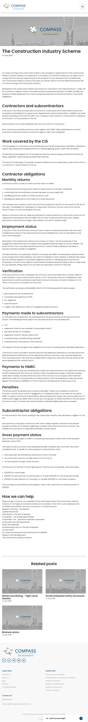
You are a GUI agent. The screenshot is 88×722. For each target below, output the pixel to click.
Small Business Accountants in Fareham (61, 678)
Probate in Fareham (53, 681)
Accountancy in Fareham (55, 674)
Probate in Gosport (53, 690)
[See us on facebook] (4, 660)
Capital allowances (10, 511)
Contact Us (6, 674)
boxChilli (62, 714)
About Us (5, 678)
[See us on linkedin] (24, 660)
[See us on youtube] (19, 660)
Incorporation (8, 530)
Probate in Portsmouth (54, 687)
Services (5, 684)
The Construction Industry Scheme (17, 537)
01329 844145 (7, 699)
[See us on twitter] (14, 660)
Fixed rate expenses (10, 524)
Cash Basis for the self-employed (16, 514)
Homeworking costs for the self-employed (20, 527)
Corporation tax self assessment (16, 522)
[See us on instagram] (9, 660)
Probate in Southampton (55, 684)
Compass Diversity (9, 687)
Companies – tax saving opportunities (18, 517)
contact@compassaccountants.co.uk (16, 704)
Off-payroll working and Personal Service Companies (24, 532)
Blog (3, 681)
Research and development (14, 535)
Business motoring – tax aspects (15, 509)
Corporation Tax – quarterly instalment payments (23, 519)
